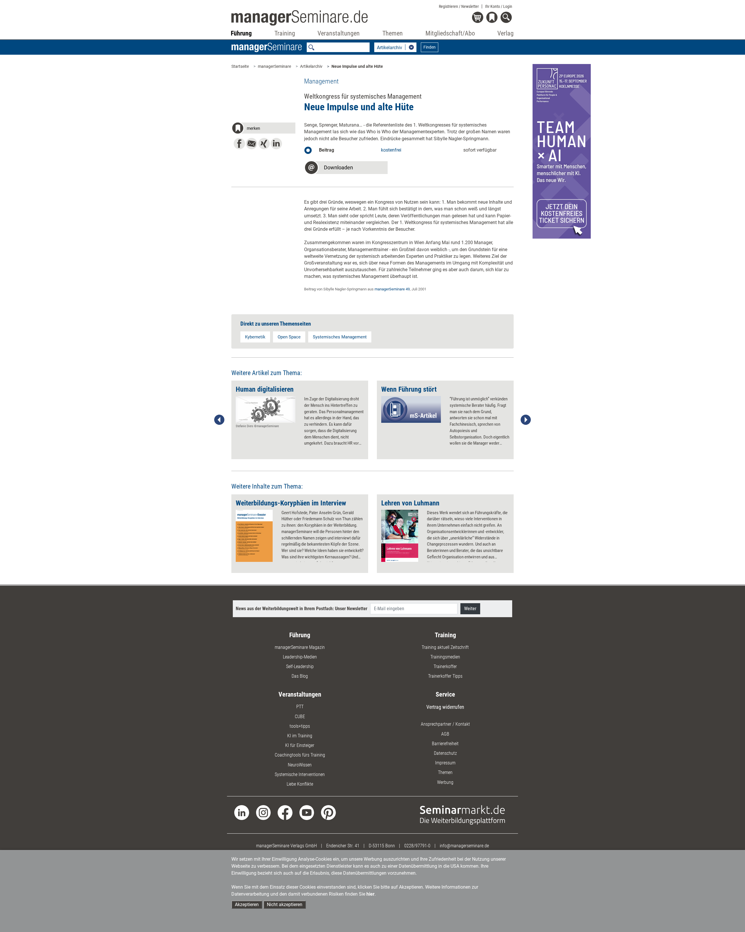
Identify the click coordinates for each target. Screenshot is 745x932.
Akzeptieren (247, 904)
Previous (219, 419)
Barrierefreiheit (445, 743)
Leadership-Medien (300, 657)
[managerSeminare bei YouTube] (307, 812)
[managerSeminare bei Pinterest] (328, 812)
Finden (429, 47)
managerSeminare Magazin (300, 647)
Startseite (240, 66)
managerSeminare (274, 66)
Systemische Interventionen (300, 774)
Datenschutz (445, 753)
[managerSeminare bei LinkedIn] (241, 812)
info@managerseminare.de (464, 845)
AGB (445, 734)
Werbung (445, 782)
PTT (300, 706)
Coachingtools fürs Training (300, 755)
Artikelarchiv (311, 66)
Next (525, 419)
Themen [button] (392, 33)
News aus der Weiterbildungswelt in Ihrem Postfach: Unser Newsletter (301, 608)
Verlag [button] (505, 33)
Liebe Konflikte (300, 784)
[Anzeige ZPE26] (562, 151)
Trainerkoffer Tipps (445, 676)
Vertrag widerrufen (445, 707)
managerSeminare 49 (392, 289)
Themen (445, 772)
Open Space (289, 337)
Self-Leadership (300, 666)
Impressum (445, 763)
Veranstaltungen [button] (338, 33)
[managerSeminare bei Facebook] (285, 812)
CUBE (300, 716)
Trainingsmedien (445, 657)
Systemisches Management (340, 337)
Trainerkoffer (445, 666)
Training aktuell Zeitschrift (445, 647)
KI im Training (299, 736)
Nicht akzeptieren (284, 904)
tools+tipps (300, 726)
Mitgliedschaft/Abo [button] (450, 33)
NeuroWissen (300, 765)
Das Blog (300, 676)
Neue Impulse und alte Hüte (357, 66)
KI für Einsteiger (299, 745)
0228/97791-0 (417, 845)
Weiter (470, 608)
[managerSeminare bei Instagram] (263, 812)
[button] (263, 129)
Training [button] (284, 33)
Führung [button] (241, 33)
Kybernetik (255, 337)
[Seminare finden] (462, 814)
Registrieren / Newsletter (459, 6)
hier (370, 894)
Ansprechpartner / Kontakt (445, 724)
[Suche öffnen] (507, 18)
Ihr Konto (498, 6)
